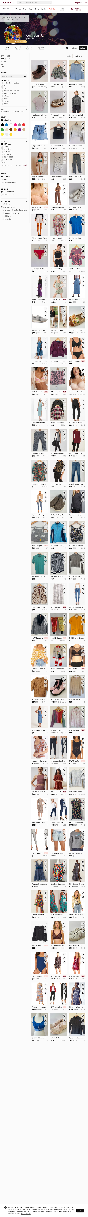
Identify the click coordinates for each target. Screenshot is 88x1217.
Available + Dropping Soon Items (15, 210)
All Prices (7, 144)
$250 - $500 (8, 157)
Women (18, 9)
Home (37, 9)
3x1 (4, 86)
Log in (77, 3)
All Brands (7, 80)
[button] (21, 3)
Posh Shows (53, 9)
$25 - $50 (7, 149)
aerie (5, 98)
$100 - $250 (8, 154)
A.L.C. (5, 88)
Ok (80, 1210)
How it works (62, 9)
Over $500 (8, 160)
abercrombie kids (10, 93)
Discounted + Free (10, 183)
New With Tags (8, 195)
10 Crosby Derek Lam (11, 83)
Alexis (5, 104)
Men (24, 9)
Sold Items (7, 216)
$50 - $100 (8, 152)
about (74, 48)
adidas (6, 96)
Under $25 (7, 147)
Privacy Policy (26, 1214)
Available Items (9, 207)
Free (5, 179)
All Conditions (8, 192)
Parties (43, 9)
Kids (30, 9)
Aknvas (6, 101)
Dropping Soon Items (11, 213)
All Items (6, 176)
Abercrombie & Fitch (11, 91)
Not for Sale (7, 219)
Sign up (84, 3)
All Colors (7, 120)
